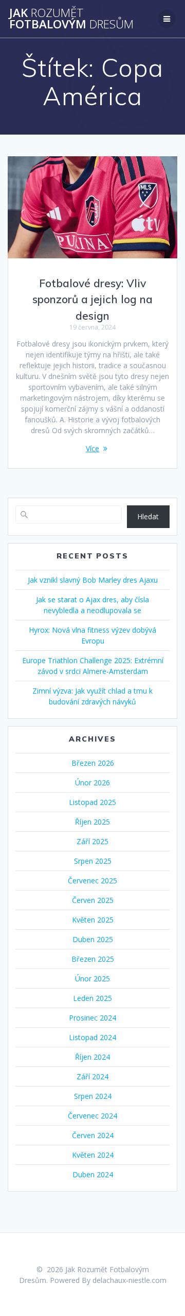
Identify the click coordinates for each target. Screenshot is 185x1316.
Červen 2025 (93, 900)
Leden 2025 (92, 998)
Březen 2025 (92, 959)
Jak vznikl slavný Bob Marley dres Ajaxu (93, 580)
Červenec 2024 (92, 1116)
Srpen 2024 (93, 1096)
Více (92, 448)
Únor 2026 (92, 782)
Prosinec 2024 (92, 1018)
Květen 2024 (93, 1155)
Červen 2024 (93, 1135)
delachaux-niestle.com (129, 1280)
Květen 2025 (93, 920)
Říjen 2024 (92, 1057)
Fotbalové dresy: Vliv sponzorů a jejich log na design (92, 299)
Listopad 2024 (92, 1037)
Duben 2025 (92, 939)
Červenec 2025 (92, 880)
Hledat (148, 516)
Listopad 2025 (92, 802)
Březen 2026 (92, 763)
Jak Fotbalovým (71, 18)
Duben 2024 (92, 1174)
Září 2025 (92, 841)
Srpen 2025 (93, 861)
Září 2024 (92, 1076)
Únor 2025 (92, 978)
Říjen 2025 (92, 822)
